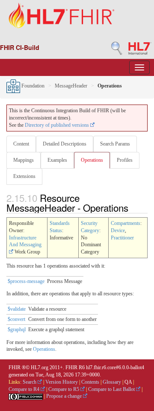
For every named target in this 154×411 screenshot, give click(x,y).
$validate (17, 309)
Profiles (125, 160)
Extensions (24, 176)
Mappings (23, 160)
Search (30, 382)
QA (128, 382)
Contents (90, 382)
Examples (57, 160)
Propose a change (64, 396)
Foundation (32, 86)
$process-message (26, 281)
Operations (92, 160)
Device (118, 230)
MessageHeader (71, 86)
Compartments (125, 223)
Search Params (115, 144)
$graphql (17, 329)
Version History (61, 382)
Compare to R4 (25, 389)
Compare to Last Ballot (112, 389)
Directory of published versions (57, 125)
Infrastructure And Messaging (25, 241)
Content (21, 144)
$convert (16, 319)
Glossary (112, 382)
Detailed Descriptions (64, 144)
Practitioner (122, 238)
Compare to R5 (64, 389)
